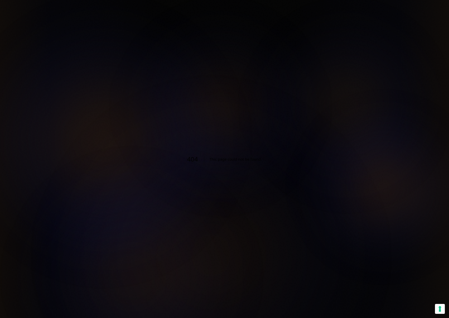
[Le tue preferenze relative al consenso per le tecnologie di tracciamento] (440, 309)
